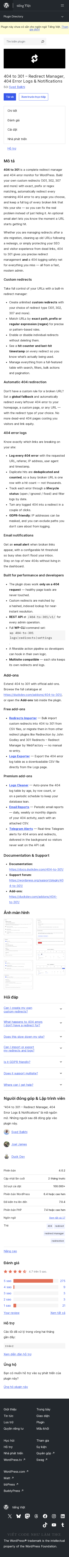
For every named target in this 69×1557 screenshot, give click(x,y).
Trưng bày (43, 1409)
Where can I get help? (18, 1085)
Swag (42, 1460)
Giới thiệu (10, 1409)
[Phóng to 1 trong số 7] (28, 923)
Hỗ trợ (11, 148)
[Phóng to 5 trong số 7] (60, 923)
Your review (12, 1313)
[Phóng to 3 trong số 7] (28, 965)
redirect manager (54, 1233)
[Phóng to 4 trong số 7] (28, 979)
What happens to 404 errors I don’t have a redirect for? (23, 1023)
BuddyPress (14, 1491)
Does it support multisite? (21, 1073)
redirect (59, 1226)
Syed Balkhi (17, 87)
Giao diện (42, 1416)
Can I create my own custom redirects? (18, 1009)
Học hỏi (9, 1440)
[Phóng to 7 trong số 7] (60, 968)
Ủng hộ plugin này (16, 1387)
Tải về (10, 96)
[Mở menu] (63, 5)
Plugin (40, 1422)
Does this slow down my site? (24, 1036)
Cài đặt (12, 129)
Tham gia (42, 1440)
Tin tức (8, 1416)
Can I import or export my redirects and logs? (19, 1048)
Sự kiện (41, 1447)
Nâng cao (10, 1251)
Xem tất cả (57, 1313)
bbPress (11, 1484)
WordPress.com (16, 1471)
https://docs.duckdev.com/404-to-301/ (36, 869)
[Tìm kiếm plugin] (42, 41)
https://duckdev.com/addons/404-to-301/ (33, 694)
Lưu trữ (8, 1422)
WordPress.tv (15, 1460)
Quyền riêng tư (14, 1428)
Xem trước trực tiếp (33, 96)
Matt (9, 1478)
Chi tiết (12, 110)
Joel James (19, 1144)
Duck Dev (18, 1156)
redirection (58, 1241)
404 (50, 1226)
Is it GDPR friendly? (17, 1062)
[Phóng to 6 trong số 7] (60, 953)
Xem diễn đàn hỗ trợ (17, 1354)
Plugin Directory (13, 16)
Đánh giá (14, 120)
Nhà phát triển (17, 139)
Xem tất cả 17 (57, 1217)
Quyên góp (45, 1453)
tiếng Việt (18, 1507)
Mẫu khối (42, 1428)
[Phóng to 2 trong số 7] (28, 943)
